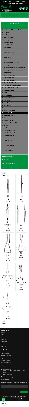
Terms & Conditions (22, 1)
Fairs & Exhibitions (9, 1)
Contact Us (3, 346)
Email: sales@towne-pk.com (9, 377)
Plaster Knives (7, 117)
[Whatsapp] (3, 400)
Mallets (5, 92)
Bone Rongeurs (7, 35)
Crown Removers (7, 47)
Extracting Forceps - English (10, 65)
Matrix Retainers (7, 95)
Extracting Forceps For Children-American (14, 67)
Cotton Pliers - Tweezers (9, 45)
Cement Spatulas (7, 40)
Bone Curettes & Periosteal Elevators (13, 29)
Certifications (4, 341)
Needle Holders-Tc (8, 105)
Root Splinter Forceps (9, 130)
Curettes (5, 50)
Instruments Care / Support (16, 3)
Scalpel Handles (7, 140)
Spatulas (5, 148)
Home (8, 14)
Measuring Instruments (9, 97)
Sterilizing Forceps (8, 150)
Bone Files (6, 32)
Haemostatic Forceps (9, 80)
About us (3, 336)
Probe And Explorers (8, 120)
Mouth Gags (6, 100)
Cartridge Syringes (8, 37)
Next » (5, 173)
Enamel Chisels (7, 57)
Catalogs (3, 344)
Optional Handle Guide (9, 110)
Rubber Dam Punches (8, 135)
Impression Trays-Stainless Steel (12, 85)
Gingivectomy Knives (8, 77)
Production (3, 339)
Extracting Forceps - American (11, 62)
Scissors (5, 143)
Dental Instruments (17, 14)
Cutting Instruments (8, 52)
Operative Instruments (9, 107)
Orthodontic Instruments (7, 156)
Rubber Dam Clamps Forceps (10, 133)
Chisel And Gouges (8, 42)
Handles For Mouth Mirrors (10, 82)
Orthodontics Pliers (8, 112)
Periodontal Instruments (9, 115)
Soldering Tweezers (8, 145)
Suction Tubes (7, 153)
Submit (24, 391)
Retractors (6, 125)
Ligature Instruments (8, 90)
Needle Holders (7, 102)
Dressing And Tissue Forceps (11, 55)
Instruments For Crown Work (10, 87)
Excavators (6, 60)
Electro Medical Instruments (8, 163)
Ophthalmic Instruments (7, 167)
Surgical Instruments (7, 159)
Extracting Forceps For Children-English (13, 70)
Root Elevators (7, 128)
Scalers (5, 138)
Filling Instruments (8, 72)
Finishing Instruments (9, 75)
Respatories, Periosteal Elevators (12, 123)
